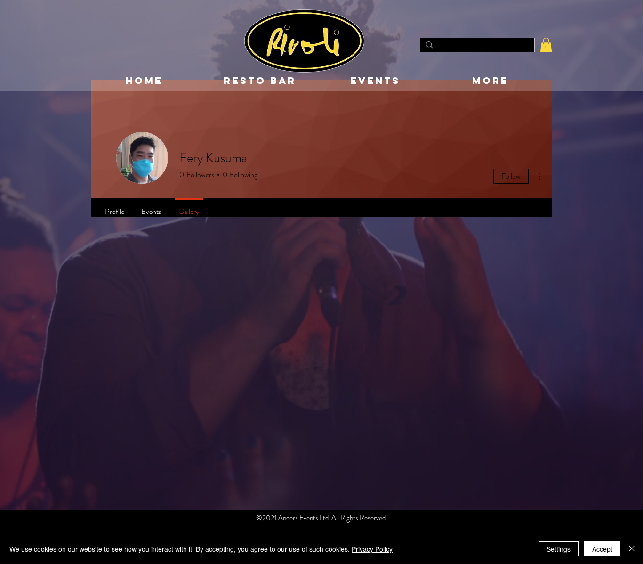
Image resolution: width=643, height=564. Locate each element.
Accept (602, 549)
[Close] (631, 548)
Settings (559, 549)
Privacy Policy (372, 549)
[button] (546, 45)
